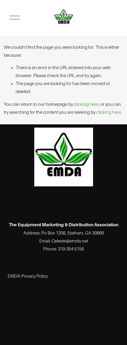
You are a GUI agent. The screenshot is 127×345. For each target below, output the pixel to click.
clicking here (86, 104)
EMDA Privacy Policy (28, 276)
